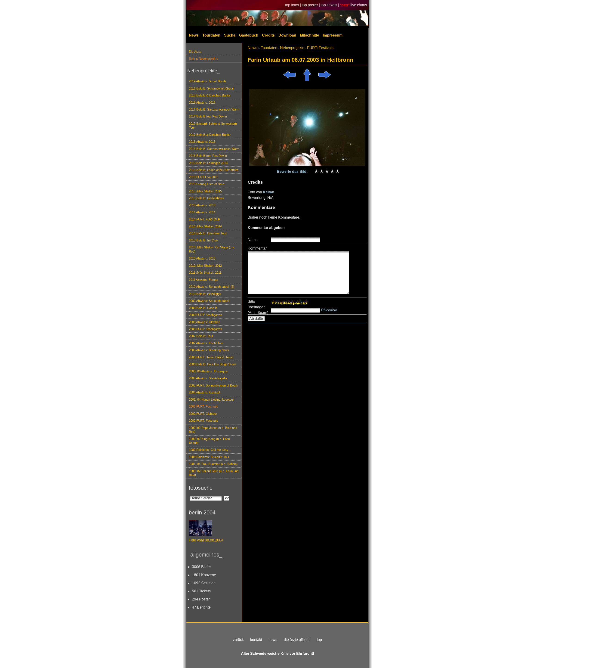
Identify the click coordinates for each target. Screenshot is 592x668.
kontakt (256, 640)
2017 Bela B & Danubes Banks (210, 134)
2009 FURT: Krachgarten (205, 315)
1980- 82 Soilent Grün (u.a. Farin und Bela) (213, 473)
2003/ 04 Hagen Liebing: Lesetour (211, 399)
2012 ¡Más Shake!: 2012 (205, 265)
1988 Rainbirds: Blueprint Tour (209, 457)
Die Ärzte (195, 51)
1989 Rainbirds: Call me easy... (210, 450)
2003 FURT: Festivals (203, 406)
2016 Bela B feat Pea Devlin (208, 156)
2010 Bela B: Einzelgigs (205, 294)
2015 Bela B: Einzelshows (206, 198)
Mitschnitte (309, 35)
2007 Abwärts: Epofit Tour (206, 343)
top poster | (311, 5)
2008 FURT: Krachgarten (205, 329)
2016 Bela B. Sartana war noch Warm (214, 149)
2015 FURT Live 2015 (203, 177)
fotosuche (201, 488)
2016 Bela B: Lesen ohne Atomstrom (213, 170)
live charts (358, 5)
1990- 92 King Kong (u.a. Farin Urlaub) (209, 441)
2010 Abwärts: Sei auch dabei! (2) (211, 286)
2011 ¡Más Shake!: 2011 (205, 272)
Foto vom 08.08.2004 (206, 540)
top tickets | (330, 5)
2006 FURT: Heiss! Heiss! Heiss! (211, 357)
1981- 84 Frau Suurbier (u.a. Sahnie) (213, 464)
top (319, 640)
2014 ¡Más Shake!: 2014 (205, 226)
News (194, 35)
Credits (268, 35)
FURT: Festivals (320, 48)
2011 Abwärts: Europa (203, 279)
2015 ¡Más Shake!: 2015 (205, 191)
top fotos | (293, 5)
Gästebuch (248, 35)
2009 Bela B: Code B (203, 308)
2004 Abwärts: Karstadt (204, 392)
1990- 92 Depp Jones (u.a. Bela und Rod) (213, 429)
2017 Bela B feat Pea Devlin (208, 116)
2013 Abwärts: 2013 (202, 258)
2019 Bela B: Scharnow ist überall (211, 88)
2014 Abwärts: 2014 (202, 212)
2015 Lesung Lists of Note (206, 184)
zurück (238, 640)
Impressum (332, 35)
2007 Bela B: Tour (201, 336)
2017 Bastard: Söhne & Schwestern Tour (213, 125)
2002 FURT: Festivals (203, 420)
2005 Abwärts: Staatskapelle (208, 378)
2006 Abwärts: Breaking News (209, 350)
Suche (229, 35)
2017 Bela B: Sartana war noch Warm (214, 109)
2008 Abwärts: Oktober (204, 322)
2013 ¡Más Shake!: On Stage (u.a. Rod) (212, 249)
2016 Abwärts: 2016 (202, 141)
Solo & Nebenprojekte (203, 58)
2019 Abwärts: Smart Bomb (207, 81)
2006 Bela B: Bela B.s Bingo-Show (212, 364)
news (272, 640)
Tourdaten (211, 35)
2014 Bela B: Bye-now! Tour (207, 233)
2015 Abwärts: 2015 (202, 205)
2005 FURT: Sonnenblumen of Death (213, 385)
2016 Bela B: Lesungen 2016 (208, 163)
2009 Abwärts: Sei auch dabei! (209, 301)
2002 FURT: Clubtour (203, 413)
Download (287, 35)
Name (253, 240)
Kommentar (257, 248)
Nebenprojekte (292, 48)
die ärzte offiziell (297, 640)
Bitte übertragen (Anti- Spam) (258, 307)
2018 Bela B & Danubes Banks (210, 95)
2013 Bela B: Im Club (203, 240)
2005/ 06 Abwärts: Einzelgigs (208, 371)
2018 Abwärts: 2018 (202, 102)
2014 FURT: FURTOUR (204, 219)
